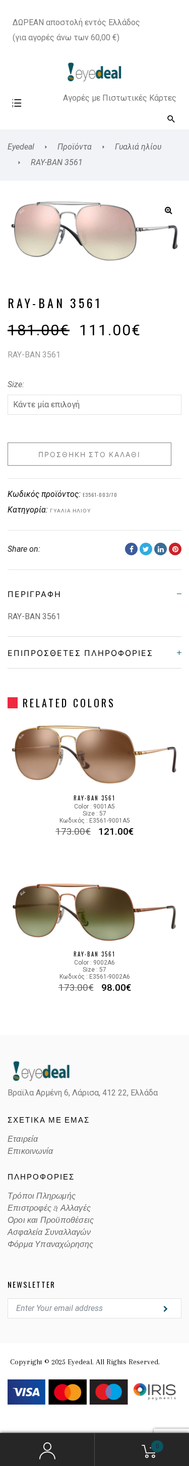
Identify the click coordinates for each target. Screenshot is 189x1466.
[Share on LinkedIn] (160, 549)
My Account (47, 1449)
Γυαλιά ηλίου (70, 510)
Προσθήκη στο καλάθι (89, 454)
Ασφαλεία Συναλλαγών (49, 1232)
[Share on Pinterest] (175, 549)
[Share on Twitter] (146, 549)
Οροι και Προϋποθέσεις (51, 1220)
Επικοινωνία (30, 1151)
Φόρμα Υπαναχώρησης (51, 1244)
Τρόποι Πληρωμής (42, 1196)
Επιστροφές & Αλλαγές (49, 1208)
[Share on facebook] (131, 549)
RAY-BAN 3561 (94, 798)
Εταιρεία (23, 1139)
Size (15, 384)
